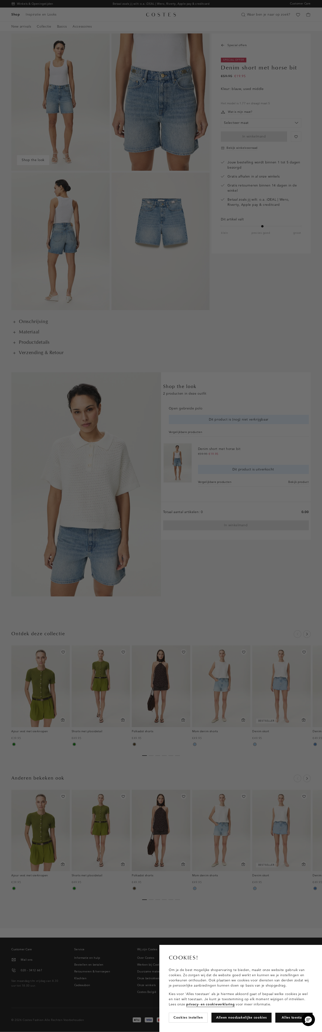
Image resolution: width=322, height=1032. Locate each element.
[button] (308, 1019)
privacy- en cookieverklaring (210, 1004)
